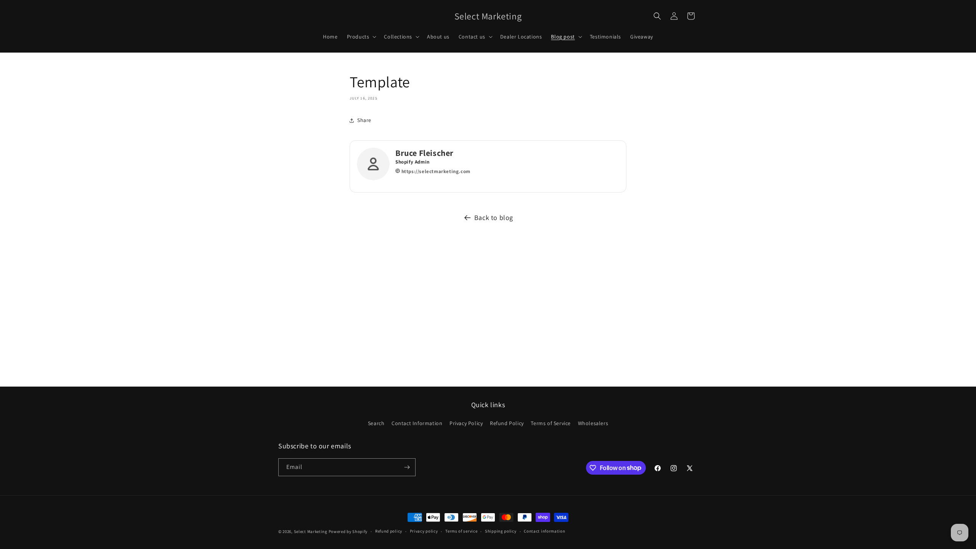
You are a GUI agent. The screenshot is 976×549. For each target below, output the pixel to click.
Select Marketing (310, 531)
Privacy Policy (466, 423)
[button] (361, 37)
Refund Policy (507, 423)
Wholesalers (593, 423)
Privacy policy (424, 531)
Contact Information (417, 423)
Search (376, 423)
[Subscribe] (406, 467)
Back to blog (493, 217)
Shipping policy (501, 531)
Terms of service (461, 531)
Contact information (544, 531)
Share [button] (364, 120)
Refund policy (388, 531)
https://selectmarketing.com (435, 171)
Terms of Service (551, 423)
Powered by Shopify (348, 531)
